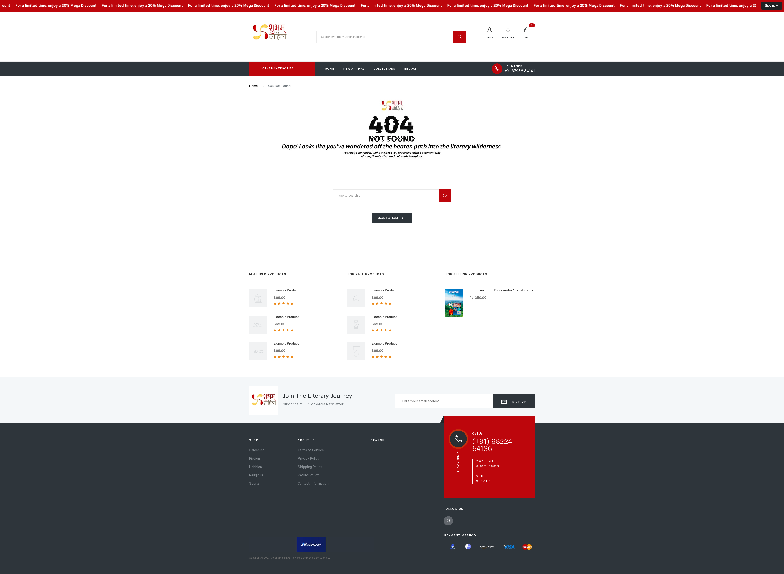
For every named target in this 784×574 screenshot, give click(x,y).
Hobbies (255, 467)
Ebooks (410, 68)
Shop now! (771, 5)
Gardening (256, 450)
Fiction (254, 458)
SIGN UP (519, 401)
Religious (256, 475)
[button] (526, 33)
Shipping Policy (310, 467)
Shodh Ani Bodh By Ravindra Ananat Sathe (501, 290)
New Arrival (354, 68)
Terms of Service (311, 450)
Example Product (286, 290)
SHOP (253, 440)
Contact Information (313, 484)
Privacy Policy (308, 458)
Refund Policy (308, 475)
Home (329, 68)
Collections (384, 68)
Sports (254, 484)
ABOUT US (306, 440)
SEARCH (377, 440)
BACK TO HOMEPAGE (392, 218)
